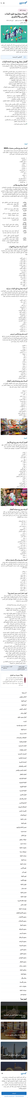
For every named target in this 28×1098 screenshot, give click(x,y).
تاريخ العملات (23, 815)
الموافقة (14, 1093)
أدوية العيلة (23, 701)
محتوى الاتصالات (22, 921)
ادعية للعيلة (23, 729)
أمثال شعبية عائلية (22, 717)
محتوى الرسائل (22, 937)
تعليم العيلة (23, 823)
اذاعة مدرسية (23, 733)
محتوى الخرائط (22, 929)
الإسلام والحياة (22, 741)
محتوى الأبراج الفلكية (21, 913)
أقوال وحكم (23, 713)
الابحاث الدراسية (22, 745)
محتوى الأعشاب (22, 917)
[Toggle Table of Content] (24, 57)
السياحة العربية (22, 762)
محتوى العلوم (23, 953)
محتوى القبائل (23, 961)
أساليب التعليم (23, 709)
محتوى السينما (22, 945)
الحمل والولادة (23, 750)
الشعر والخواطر (22, 766)
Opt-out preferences (19, 1096)
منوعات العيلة (23, 990)
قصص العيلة (23, 892)
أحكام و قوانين (23, 697)
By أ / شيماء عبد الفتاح (20, 20)
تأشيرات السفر (22, 811)
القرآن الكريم (23, 794)
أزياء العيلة (23, 705)
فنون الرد (24, 872)
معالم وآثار (23, 978)
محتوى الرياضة (22, 941)
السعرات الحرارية (22, 754)
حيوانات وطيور (22, 839)
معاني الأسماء (23, 982)
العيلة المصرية (23, 790)
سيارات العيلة (23, 856)
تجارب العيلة (23, 819)
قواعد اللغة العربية (22, 900)
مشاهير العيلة (23, 970)
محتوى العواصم (22, 957)
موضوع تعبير (23, 994)
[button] (2, 1073)
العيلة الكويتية (23, 786)
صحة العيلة (23, 860)
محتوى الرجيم (23, 933)
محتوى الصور (23, 949)
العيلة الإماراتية (22, 778)
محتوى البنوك (23, 925)
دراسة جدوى (23, 843)
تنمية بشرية (23, 831)
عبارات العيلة (23, 864)
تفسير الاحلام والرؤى (21, 827)
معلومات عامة (22, 986)
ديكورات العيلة (23, 847)
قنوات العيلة (23, 896)
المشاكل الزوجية (22, 807)
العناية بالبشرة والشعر (21, 770)
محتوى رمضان (22, 966)
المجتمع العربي (22, 803)
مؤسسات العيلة (23, 10)
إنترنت (24, 721)
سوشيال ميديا (23, 851)
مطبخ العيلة (23, 974)
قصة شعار (23, 888)
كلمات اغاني (23, 904)
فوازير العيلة (23, 884)
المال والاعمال (22, 798)
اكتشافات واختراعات (21, 737)
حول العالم (23, 835)
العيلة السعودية (22, 782)
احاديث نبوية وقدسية (21, 725)
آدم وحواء (24, 692)
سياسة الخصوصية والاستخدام (9, 1096)
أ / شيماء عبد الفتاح (15, 675)
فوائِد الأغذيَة (23, 880)
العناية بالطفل (23, 774)
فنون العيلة (23, 876)
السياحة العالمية (22, 758)
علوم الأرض (23, 868)
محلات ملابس (23, 22)
